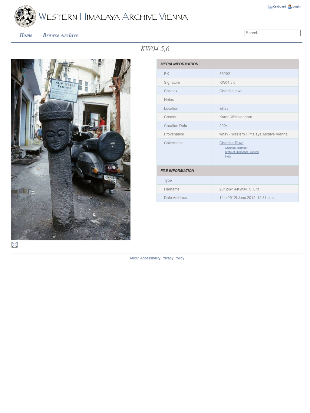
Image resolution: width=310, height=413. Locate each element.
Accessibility (150, 257)
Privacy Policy (172, 257)
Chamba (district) (236, 147)
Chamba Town (231, 142)
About (134, 257)
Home (26, 35)
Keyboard (279, 6)
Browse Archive (60, 35)
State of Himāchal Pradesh (242, 152)
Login (296, 6)
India (228, 156)
